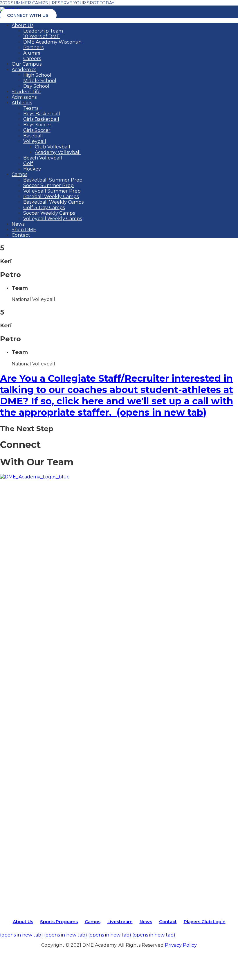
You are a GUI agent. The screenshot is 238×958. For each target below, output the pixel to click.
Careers (32, 58)
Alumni (31, 53)
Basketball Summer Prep (52, 180)
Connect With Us (27, 15)
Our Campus (27, 64)
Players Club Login (205, 921)
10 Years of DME (41, 36)
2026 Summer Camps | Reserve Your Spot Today (57, 3)
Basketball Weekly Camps (53, 202)
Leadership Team (43, 31)
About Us (22, 25)
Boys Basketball (41, 113)
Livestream (120, 921)
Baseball (33, 136)
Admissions (24, 97)
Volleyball (34, 141)
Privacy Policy (181, 945)
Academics (24, 69)
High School (37, 75)
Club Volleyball (52, 147)
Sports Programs (59, 921)
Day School (36, 86)
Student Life (26, 91)
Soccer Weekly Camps (49, 213)
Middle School (39, 80)
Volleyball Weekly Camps (52, 218)
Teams (30, 108)
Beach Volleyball (42, 158)
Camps (19, 174)
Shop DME (24, 229)
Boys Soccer (37, 125)
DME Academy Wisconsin (52, 42)
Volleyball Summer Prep (52, 191)
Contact (21, 235)
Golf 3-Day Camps (44, 207)
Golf (28, 163)
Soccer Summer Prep (48, 185)
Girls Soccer (37, 130)
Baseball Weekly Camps (51, 196)
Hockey (32, 169)
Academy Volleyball (58, 152)
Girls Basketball (41, 119)
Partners (33, 47)
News (18, 224)
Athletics (22, 102)
